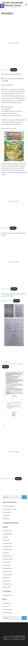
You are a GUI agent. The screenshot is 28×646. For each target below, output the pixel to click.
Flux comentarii (7, 609)
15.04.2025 (6, 515)
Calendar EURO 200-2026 (7, 478)
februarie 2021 (7, 584)
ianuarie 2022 (7, 565)
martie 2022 (6, 562)
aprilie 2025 (6, 540)
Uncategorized (7, 595)
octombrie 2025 (7, 534)
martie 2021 (6, 581)
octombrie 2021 (7, 574)
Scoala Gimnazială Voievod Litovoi (12, 4)
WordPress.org (7, 612)
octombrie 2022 (7, 556)
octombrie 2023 (7, 549)
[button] (2, 6)
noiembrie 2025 (7, 531)
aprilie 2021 (6, 578)
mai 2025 (5, 537)
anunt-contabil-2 (5, 289)
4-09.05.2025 (7, 512)
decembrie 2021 (7, 568)
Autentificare (6, 603)
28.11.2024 (6, 518)
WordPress (17, 639)
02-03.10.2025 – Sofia (9, 509)
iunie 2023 (6, 553)
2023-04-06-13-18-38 (6, 300)
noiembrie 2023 (7, 546)
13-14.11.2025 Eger (9, 506)
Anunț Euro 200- (5, 69)
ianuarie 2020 (7, 587)
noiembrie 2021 (7, 571)
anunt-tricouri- (5, 228)
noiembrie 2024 (7, 543)
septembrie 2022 (8, 559)
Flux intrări (6, 606)
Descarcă (13, 69)
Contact (22, 639)
